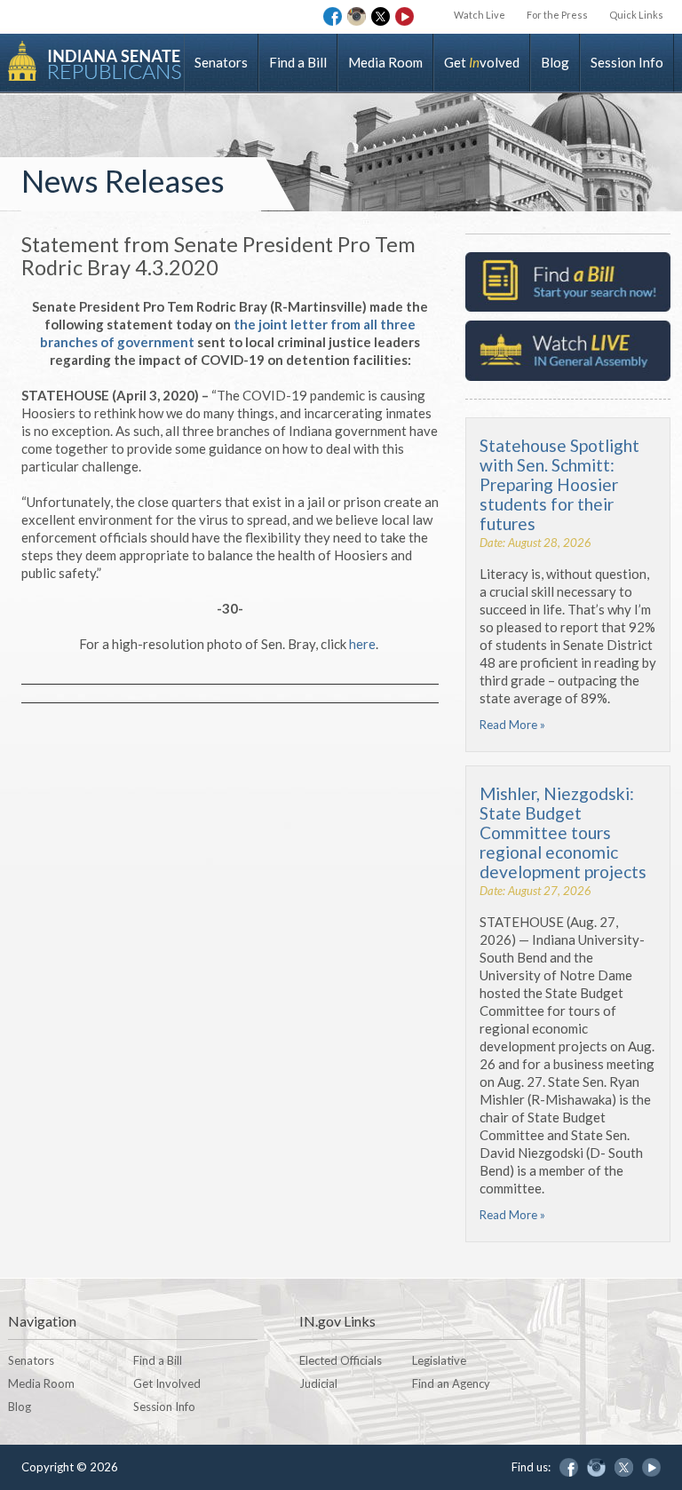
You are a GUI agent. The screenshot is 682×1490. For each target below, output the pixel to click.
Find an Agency (451, 1383)
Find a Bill (298, 62)
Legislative (439, 1360)
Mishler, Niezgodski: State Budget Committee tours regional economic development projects (563, 832)
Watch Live (479, 14)
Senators (221, 62)
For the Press (557, 14)
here (362, 644)
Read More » (512, 724)
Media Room (385, 62)
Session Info (627, 62)
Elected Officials (340, 1360)
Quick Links (636, 14)
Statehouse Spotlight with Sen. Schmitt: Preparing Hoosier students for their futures (559, 484)
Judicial (318, 1383)
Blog (555, 62)
